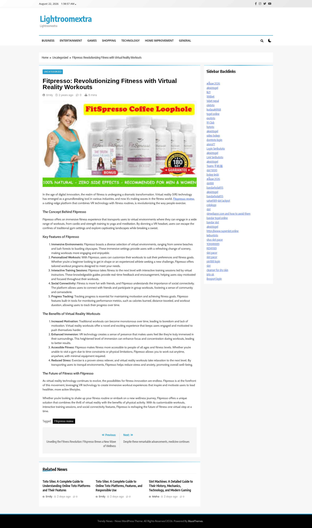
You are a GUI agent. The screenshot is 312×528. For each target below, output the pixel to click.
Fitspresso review (183, 198)
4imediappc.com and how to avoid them (228, 213)
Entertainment (71, 40)
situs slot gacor (215, 239)
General (185, 40)
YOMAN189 (213, 244)
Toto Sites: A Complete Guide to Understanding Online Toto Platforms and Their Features (66, 485)
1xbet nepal (213, 101)
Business (48, 40)
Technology (130, 40)
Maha (155, 496)
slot (209, 209)
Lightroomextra (66, 19)
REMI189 (212, 248)
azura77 (211, 144)
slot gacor (212, 253)
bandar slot (213, 222)
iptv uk (210, 274)
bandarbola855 (215, 187)
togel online (213, 114)
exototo (211, 118)
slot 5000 (212, 170)
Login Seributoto (216, 148)
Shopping (109, 40)
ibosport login (214, 279)
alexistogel (212, 88)
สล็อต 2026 (213, 83)
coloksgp (211, 205)
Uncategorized (52, 71)
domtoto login (214, 140)
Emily (49, 95)
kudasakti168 (214, 109)
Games (92, 40)
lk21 (209, 92)
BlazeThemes (195, 521)
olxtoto (210, 105)
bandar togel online (217, 218)
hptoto (210, 127)
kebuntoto (212, 235)
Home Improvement (159, 40)
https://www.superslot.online (223, 231)
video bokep (213, 135)
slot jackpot (224, 200)
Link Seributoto (215, 157)
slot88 (210, 183)
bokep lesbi (213, 174)
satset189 (212, 200)
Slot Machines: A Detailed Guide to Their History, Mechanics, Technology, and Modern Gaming (171, 485)
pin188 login (213, 261)
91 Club (210, 122)
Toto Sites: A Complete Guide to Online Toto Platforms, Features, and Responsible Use (119, 485)
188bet (210, 96)
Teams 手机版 (215, 166)
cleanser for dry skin (217, 270)
